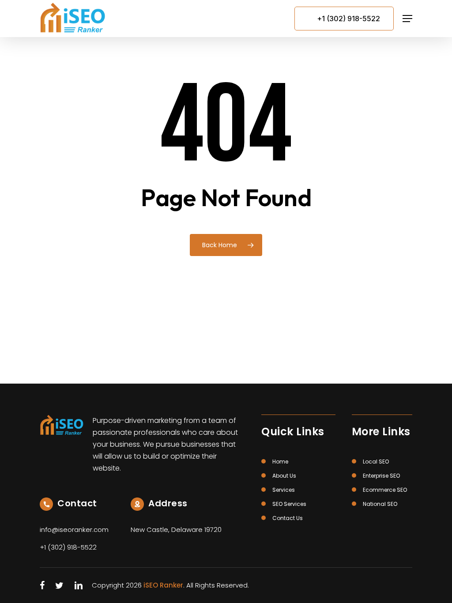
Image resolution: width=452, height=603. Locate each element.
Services (283, 490)
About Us (284, 475)
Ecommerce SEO (385, 490)
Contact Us (287, 518)
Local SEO (376, 461)
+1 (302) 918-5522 (348, 18)
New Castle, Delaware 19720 (176, 529)
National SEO (380, 504)
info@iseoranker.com (74, 529)
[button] (407, 18)
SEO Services (289, 504)
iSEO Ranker (163, 585)
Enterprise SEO (381, 475)
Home (280, 461)
